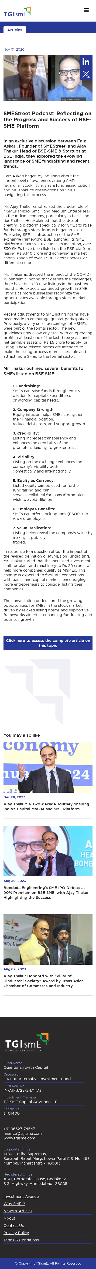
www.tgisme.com (19, 1138)
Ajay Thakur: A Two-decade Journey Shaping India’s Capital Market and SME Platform (46, 806)
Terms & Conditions (21, 1240)
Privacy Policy (16, 1232)
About (9, 1218)
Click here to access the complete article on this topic (48, 643)
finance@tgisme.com (22, 1133)
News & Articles (17, 1211)
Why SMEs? (14, 1203)
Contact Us (13, 1225)
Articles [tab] (14, 29)
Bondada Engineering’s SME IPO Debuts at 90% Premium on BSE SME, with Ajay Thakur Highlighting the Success (46, 892)
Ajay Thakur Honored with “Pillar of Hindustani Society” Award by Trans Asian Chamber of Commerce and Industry (43, 981)
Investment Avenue (21, 1196)
